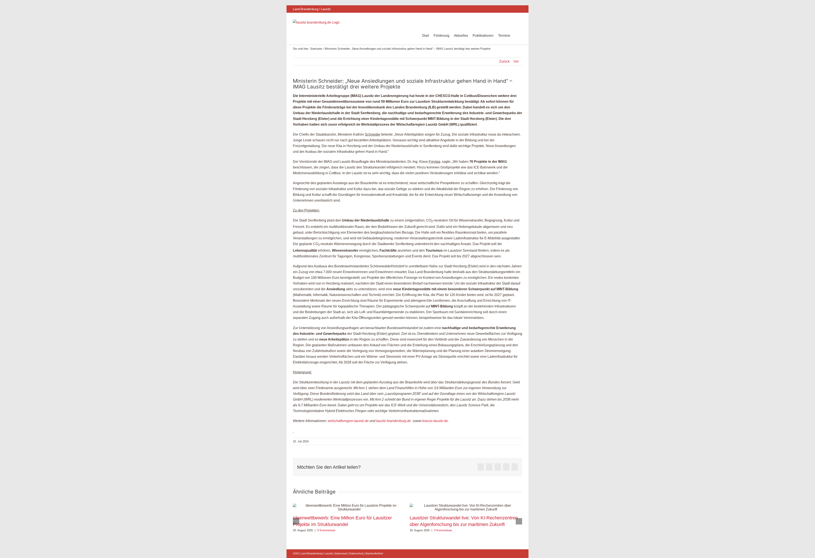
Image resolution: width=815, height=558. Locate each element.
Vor (516, 61)
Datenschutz (356, 553)
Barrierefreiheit (374, 553)
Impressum (341, 553)
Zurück (504, 61)
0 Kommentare (326, 530)
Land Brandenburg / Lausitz (317, 553)
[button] (516, 36)
